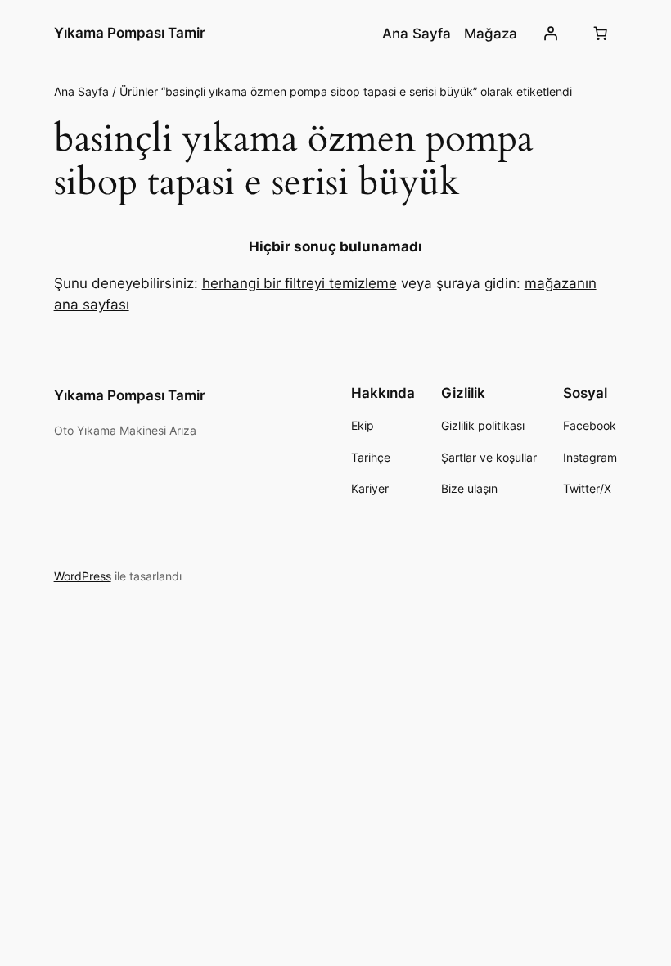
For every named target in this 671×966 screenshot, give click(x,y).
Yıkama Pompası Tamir (129, 33)
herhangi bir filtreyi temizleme (299, 283)
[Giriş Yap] (550, 33)
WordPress (82, 576)
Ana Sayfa (81, 91)
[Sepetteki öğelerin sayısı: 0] (600, 33)
